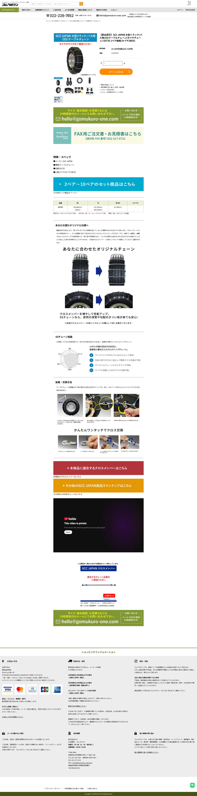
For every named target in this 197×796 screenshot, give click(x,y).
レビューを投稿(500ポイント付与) (112, 92)
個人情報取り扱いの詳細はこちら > (146, 752)
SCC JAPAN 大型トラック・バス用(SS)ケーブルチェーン (85, 21)
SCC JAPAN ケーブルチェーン (60, 21)
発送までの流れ (101, 10)
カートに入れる (116, 71)
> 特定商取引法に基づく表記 (74, 788)
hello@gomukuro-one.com (112, 15)
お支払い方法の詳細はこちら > (12, 717)
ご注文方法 (57, 10)
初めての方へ (26, 10)
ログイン (180, 10)
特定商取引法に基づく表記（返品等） (113, 87)
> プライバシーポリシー (52, 788)
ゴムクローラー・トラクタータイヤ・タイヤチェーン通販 (15, 2)
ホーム (48, 21)
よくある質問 (69, 10)
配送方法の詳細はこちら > (77, 706)
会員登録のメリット (42, 10)
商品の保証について (85, 10)
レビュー (114, 10)
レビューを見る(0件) (107, 90)
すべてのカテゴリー (9, 10)
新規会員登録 (190, 10)
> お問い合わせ (92, 788)
